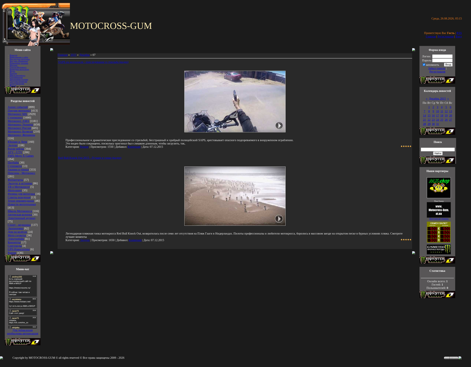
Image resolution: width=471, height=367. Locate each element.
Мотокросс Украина (20, 124)
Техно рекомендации (21, 200)
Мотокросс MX (17, 114)
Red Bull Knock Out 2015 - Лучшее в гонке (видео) (89, 157)
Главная (431, 36)
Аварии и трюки (18, 169)
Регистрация (446, 36)
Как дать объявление (19, 61)
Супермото (15, 166)
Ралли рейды (16, 148)
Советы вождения (19, 197)
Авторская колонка (20, 214)
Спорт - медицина (19, 224)
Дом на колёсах (17, 231)
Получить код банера (439, 219)
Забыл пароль (436, 68)
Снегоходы (15, 245)
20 (450, 115)
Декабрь (84, 54)
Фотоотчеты (15, 179)
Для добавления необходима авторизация (22, 332)
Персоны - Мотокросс (21, 173)
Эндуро (12, 145)
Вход (459, 36)
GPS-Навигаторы (19, 249)
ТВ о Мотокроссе (19, 186)
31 (437, 124)
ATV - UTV (15, 152)
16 (433, 115)
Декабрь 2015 (437, 98)
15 (429, 115)
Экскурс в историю (20, 183)
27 (450, 119)
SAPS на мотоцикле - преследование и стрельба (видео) (93, 62)
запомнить (432, 64)
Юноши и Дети (17, 141)
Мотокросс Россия (19, 128)
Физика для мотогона (21, 193)
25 (441, 119)
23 (433, 119)
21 (424, 119)
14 (424, 115)
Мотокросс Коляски (20, 131)
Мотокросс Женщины (21, 135)
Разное (12, 252)
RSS (459, 33)
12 (446, 111)
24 (437, 119)
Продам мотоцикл (19, 110)
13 (450, 111)
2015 (73, 54)
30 (433, 124)
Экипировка (15, 228)
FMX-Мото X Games (21, 155)
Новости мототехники (22, 204)
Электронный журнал (21, 218)
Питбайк (13, 162)
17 (437, 115)
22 (429, 119)
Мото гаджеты (17, 235)
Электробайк (16, 238)
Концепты (14, 242)
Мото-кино (15, 190)
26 (446, 119)
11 (441, 111)
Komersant (134, 146)
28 (424, 124)
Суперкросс (15, 117)
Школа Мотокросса (20, 211)
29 (429, 124)
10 (437, 111)
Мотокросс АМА (18, 121)
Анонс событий (18, 107)
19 (446, 115)
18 (441, 115)
